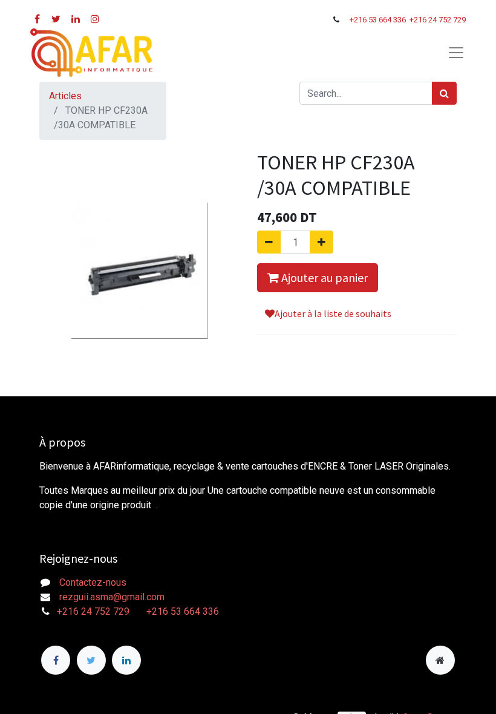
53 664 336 (388, 19)
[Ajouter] (321, 242)
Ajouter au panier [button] (323, 277)
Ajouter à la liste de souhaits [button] (333, 313)
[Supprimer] (269, 242)
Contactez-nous (92, 582)
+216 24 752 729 (438, 19)
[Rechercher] (444, 93)
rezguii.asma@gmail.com (112, 597)
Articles (65, 96)
